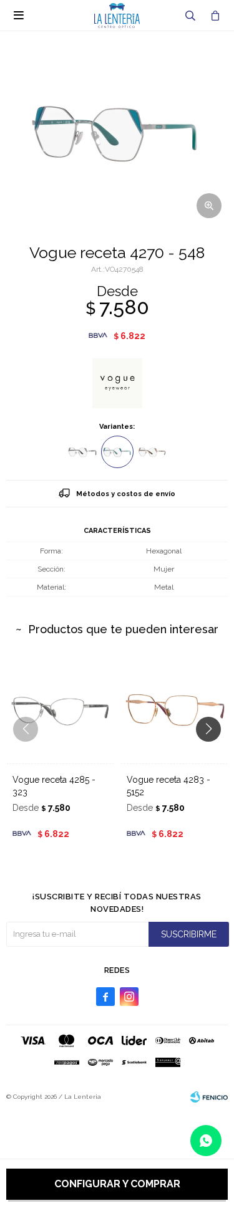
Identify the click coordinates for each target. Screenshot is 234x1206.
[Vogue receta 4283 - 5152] (174, 709)
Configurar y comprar (117, 1184)
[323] (82, 451)
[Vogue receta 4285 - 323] (60, 709)
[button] (190, 15)
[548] (117, 451)
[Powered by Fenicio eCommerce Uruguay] (209, 1097)
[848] (152, 451)
